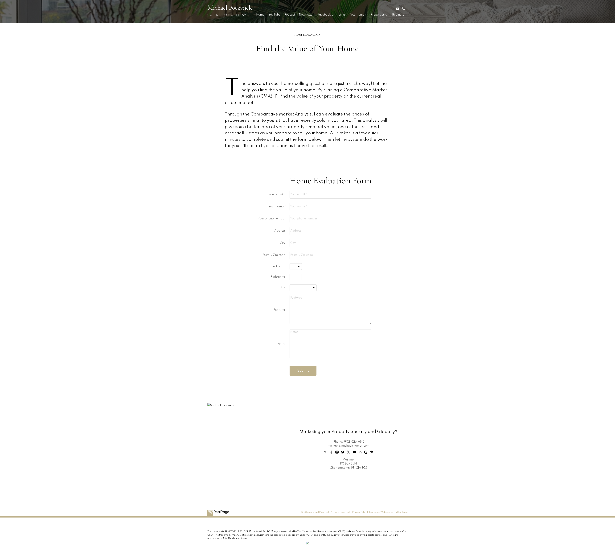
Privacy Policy (359, 512)
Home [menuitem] (260, 14)
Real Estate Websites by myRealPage (388, 512)
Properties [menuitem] (377, 14)
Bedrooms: (278, 266)
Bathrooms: (278, 276)
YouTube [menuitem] (274, 14)
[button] (325, 452)
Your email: (277, 194)
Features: (280, 309)
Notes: (282, 344)
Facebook (324, 14)
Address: (280, 230)
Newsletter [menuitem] (306, 14)
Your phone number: (272, 218)
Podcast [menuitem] (290, 14)
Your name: (277, 206)
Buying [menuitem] (397, 14)
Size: (282, 287)
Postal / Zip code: (274, 255)
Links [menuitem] (342, 14)
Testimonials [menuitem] (358, 14)
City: (283, 243)
